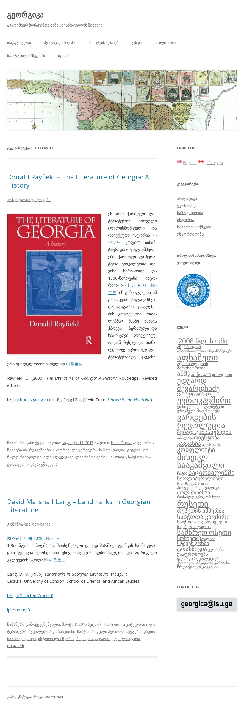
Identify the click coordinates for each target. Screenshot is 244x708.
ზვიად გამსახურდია (204, 432)
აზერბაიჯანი (189, 346)
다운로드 (74, 364)
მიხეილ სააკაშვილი (201, 461)
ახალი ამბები (166, 42)
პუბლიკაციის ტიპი (59, 42)
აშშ (182, 373)
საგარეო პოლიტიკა (194, 526)
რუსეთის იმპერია (201, 511)
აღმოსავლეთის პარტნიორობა (192, 366)
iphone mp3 (18, 610)
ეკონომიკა (187, 205)
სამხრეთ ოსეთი (204, 532)
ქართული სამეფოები (195, 562)
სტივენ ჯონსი (193, 543)
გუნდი (136, 42)
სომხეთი (188, 538)
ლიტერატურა (84, 450)
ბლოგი (64, 55)
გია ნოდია (199, 374)
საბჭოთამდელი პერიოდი (101, 631)
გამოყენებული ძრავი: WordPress (35, 697)
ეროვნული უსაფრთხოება (198, 410)
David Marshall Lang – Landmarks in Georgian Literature (79, 505)
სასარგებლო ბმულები (26, 55)
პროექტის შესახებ (103, 42)
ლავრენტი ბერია (91, 457)
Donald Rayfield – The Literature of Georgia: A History (78, 180)
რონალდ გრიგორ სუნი (198, 497)
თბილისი (185, 438)
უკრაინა (216, 549)
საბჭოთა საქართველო (202, 522)
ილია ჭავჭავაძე (58, 457)
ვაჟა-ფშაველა (44, 464)
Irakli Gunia (121, 442)
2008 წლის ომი (203, 341)
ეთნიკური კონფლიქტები (200, 406)
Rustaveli (118, 457)
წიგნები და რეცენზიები (29, 450)
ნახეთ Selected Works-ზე (31, 595)
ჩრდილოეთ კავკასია (198, 567)
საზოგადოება (112, 450)
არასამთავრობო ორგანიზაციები (204, 350)
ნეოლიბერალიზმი (200, 478)
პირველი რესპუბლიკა (198, 487)
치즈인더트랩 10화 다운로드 (33, 538)
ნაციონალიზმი (211, 472)
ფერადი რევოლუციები (198, 558)
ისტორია (61, 450)
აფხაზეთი (197, 357)
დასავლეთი (222, 375)
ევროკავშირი (204, 400)
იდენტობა (207, 437)
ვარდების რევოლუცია (201, 421)
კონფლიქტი (196, 449)
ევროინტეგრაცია (194, 393)
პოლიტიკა (187, 198)
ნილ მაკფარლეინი (192, 483)
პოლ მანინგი (193, 492)
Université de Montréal (129, 399)
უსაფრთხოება (190, 234)
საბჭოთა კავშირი (203, 516)
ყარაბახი (222, 562)
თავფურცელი (19, 42)
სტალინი (207, 538)
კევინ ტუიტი (211, 444)
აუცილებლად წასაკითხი (52, 631)
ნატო (182, 473)
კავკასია (189, 443)
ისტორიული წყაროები (59, 638)
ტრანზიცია (192, 549)
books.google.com (38, 399)
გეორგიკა (25, 14)
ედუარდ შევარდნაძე (198, 384)
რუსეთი (193, 503)
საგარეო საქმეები (194, 227)
